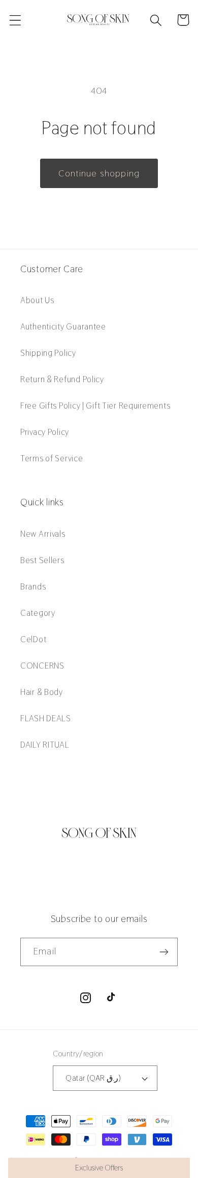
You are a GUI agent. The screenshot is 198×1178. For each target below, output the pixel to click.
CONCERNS (42, 665)
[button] (15, 20)
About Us (37, 300)
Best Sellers (42, 560)
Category (37, 612)
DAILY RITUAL (45, 744)
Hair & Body (41, 691)
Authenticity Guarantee (63, 326)
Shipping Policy (48, 352)
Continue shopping (99, 173)
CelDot (33, 639)
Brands (33, 586)
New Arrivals (42, 533)
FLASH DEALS (45, 718)
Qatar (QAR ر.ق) (93, 1078)
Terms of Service (51, 458)
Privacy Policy (44, 431)
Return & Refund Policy (62, 379)
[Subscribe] (163, 952)
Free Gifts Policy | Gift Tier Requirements (95, 405)
